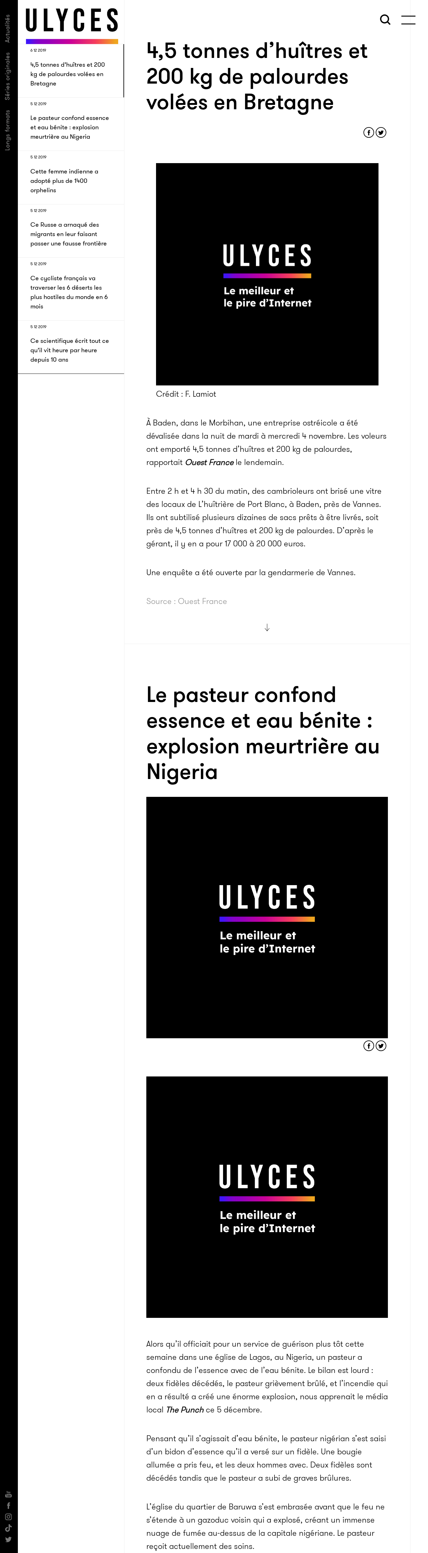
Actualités (7, 28)
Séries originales (7, 76)
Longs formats (7, 130)
